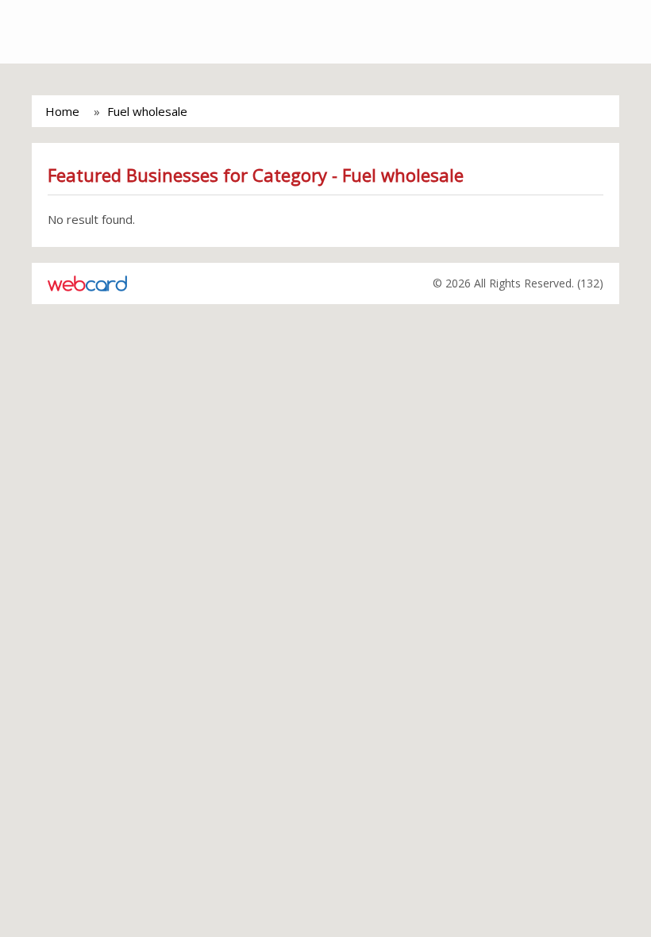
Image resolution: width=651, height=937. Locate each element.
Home (62, 111)
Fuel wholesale (147, 111)
